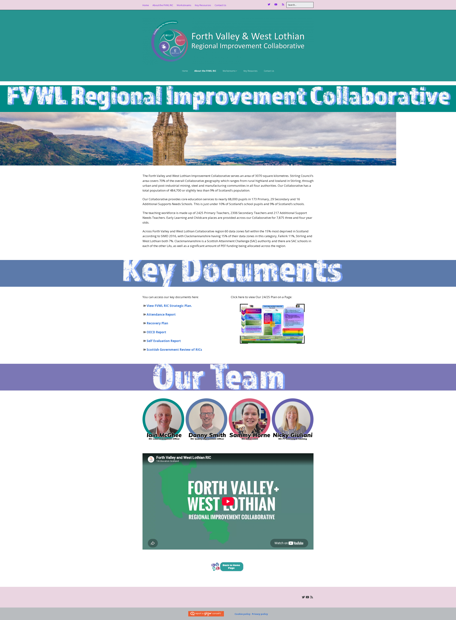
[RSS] (283, 4)
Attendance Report (161, 314)
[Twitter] (270, 4)
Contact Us (220, 5)
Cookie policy (242, 614)
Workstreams (184, 5)
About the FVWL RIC (162, 5)
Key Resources (203, 5)
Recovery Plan (157, 323)
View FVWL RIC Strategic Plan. (169, 306)
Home (145, 5)
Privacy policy (260, 614)
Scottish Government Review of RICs (174, 350)
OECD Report (156, 332)
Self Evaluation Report (164, 341)
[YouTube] (276, 4)
